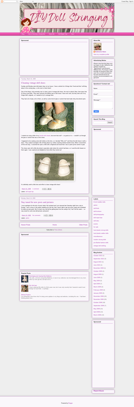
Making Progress (26, 294)
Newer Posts (25, 225)
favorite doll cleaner (44, 135)
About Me (51, 34)
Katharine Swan (101, 51)
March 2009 (97, 287)
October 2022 (98, 255)
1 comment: (36, 189)
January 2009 (98, 293)
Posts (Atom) (58, 230)
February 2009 (98, 290)
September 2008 (99, 305)
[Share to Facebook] (49, 189)
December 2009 (99, 268)
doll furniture (97, 211)
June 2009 (97, 277)
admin (27, 218)
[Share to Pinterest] (51, 189)
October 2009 (98, 271)
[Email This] (43, 189)
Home (55, 225)
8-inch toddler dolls (99, 202)
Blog (23, 34)
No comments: (36, 215)
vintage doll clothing (100, 245)
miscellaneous (98, 236)
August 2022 (97, 262)
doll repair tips (30, 191)
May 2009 (97, 280)
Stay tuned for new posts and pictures (37, 202)
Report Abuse (99, 391)
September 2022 (99, 258)
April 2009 (97, 283)
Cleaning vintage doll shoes (33, 82)
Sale (72, 34)
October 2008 (98, 302)
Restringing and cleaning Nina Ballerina (40, 276)
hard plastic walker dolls (101, 233)
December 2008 (99, 296)
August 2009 (97, 274)
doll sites (96, 221)
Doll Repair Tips (62, 34)
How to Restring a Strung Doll (36, 34)
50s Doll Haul (33, 285)
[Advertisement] (54, 60)
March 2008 (97, 315)
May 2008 (97, 309)
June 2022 (97, 265)
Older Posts (83, 225)
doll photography (99, 214)
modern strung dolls (100, 239)
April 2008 (97, 312)
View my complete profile (101, 54)
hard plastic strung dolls (101, 230)
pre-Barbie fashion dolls (101, 242)
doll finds (96, 208)
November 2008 (99, 299)
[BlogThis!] (45, 189)
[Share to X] (47, 189)
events (96, 224)
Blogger (70, 403)
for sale (96, 227)
